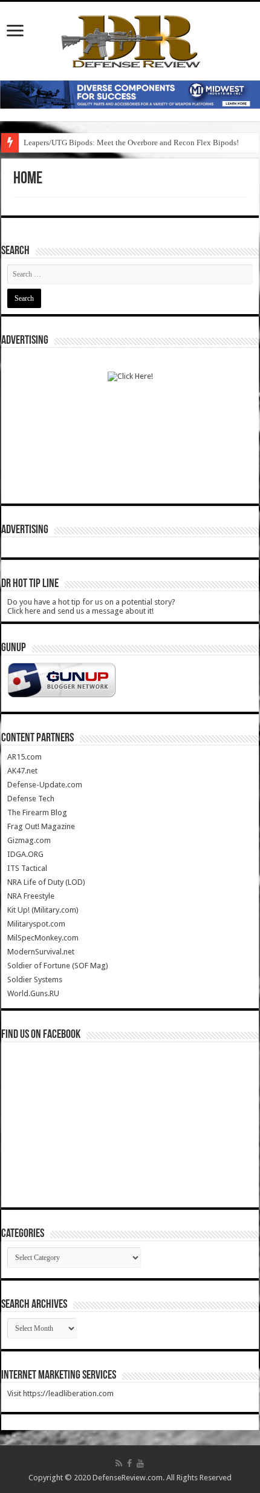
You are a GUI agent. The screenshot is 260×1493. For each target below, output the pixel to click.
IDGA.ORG (25, 854)
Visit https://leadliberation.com (60, 1393)
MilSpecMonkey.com (43, 937)
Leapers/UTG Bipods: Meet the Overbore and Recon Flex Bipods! (131, 142)
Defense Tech (30, 798)
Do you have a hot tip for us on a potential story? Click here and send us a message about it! (91, 606)
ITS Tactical (27, 868)
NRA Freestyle (30, 896)
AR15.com (24, 756)
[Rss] (118, 1463)
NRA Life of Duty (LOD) (46, 882)
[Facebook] (129, 1463)
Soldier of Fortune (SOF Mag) (57, 965)
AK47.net (22, 770)
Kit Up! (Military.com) (43, 909)
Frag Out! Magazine (41, 826)
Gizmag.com (29, 840)
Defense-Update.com (44, 784)
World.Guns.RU (33, 993)
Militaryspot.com (36, 923)
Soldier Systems (34, 979)
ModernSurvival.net (40, 951)
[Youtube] (140, 1463)
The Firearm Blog (37, 812)
